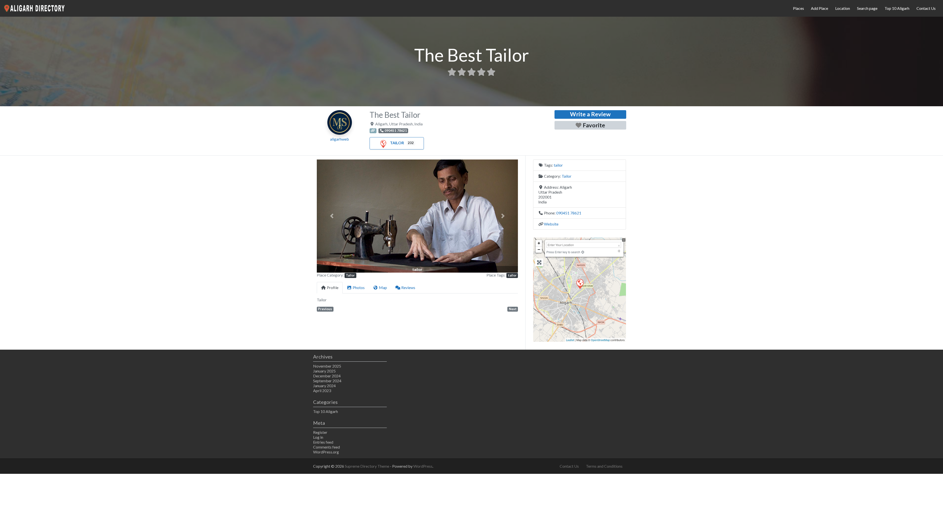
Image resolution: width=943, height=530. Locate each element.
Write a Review (590, 114)
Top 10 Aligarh (897, 8)
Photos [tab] (359, 287)
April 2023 (322, 390)
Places (798, 8)
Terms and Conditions (604, 466)
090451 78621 (568, 213)
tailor (512, 275)
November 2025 (327, 366)
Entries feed (323, 442)
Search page (867, 8)
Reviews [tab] (408, 287)
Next (513, 309)
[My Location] (582, 252)
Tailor (397, 142)
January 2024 (324, 385)
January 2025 (324, 371)
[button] (332, 216)
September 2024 (327, 380)
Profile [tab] (332, 287)
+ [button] (539, 243)
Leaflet (570, 340)
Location (842, 8)
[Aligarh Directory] (34, 8)
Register (320, 432)
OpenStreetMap (600, 340)
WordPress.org (326, 452)
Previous (325, 309)
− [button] (539, 249)
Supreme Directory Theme (367, 466)
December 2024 (327, 375)
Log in (318, 437)
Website (551, 224)
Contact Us (926, 8)
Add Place (819, 8)
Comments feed (326, 447)
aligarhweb (339, 139)
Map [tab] (383, 287)
